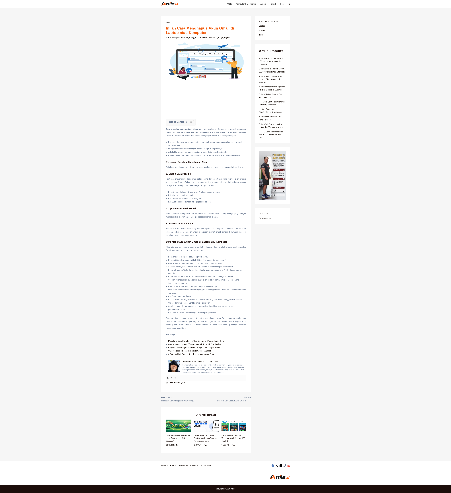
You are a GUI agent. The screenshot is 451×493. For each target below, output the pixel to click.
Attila (229, 4)
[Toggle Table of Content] (190, 122)
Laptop (263, 4)
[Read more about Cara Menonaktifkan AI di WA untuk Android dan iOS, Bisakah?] (178, 425)
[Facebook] (273, 465)
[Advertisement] (206, 101)
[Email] (289, 465)
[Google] (168, 378)
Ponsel (273, 4)
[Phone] (285, 465)
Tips (282, 4)
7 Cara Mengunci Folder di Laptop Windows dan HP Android (270, 79)
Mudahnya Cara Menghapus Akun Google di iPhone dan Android (196, 341)
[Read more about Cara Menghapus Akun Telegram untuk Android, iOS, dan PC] (234, 425)
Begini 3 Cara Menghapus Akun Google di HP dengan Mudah (194, 347)
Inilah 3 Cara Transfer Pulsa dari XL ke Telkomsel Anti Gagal (271, 135)
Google (221, 38)
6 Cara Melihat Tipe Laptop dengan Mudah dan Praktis (192, 354)
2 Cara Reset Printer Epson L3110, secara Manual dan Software (271, 61)
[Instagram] (175, 378)
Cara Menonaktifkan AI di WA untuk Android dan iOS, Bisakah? (178, 438)
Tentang (164, 465)
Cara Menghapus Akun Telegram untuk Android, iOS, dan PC (194, 344)
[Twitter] (172, 378)
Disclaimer (183, 465)
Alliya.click (263, 213)
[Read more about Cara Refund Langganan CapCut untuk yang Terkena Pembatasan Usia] (206, 425)
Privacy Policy (196, 465)
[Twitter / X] (277, 465)
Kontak (173, 465)
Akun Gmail (213, 38)
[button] (289, 3)
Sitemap (207, 465)
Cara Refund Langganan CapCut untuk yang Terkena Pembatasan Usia (205, 438)
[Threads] (281, 465)
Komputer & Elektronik (246, 4)
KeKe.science (265, 218)
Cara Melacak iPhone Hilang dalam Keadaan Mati (189, 351)
